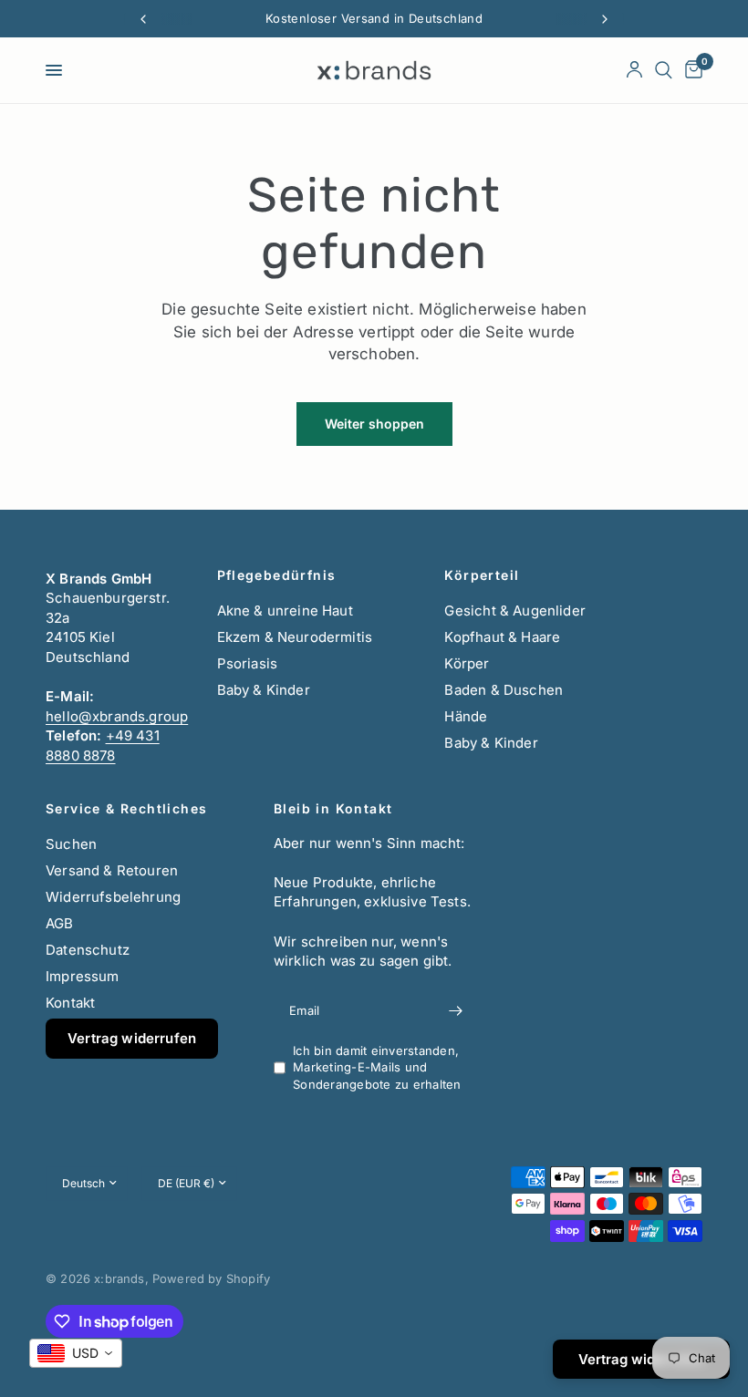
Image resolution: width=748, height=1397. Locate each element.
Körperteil (481, 575)
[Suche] (664, 70)
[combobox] (75, 1353)
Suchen (71, 844)
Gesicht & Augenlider (514, 610)
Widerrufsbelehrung (113, 896)
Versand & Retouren (112, 870)
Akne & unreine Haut (285, 610)
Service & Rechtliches (126, 808)
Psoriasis (247, 663)
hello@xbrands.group (117, 716)
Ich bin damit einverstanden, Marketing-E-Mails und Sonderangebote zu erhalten (377, 1067)
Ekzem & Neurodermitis (295, 637)
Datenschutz (88, 949)
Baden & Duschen (503, 689)
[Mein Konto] (634, 70)
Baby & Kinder (263, 689)
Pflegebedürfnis (277, 575)
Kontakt (70, 1002)
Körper (466, 663)
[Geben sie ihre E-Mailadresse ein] (456, 1011)
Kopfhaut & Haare (502, 637)
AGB (60, 923)
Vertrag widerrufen (132, 1038)
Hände (465, 716)
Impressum (82, 976)
